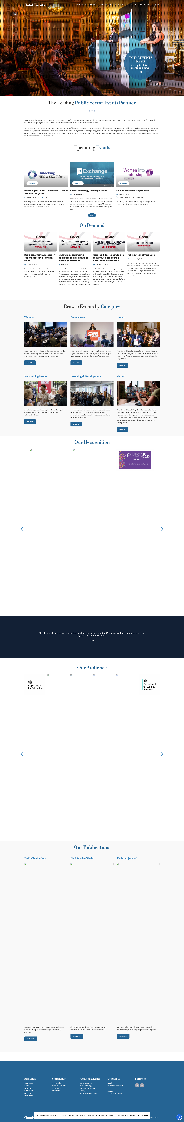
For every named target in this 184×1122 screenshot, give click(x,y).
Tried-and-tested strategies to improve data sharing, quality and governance (108, 258)
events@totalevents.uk (115, 1086)
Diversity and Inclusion (87, 1088)
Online (46, 197)
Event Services (105, 5)
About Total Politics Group (89, 1093)
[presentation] (21, 528)
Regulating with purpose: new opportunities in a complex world (39, 258)
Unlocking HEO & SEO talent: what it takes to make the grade (46, 192)
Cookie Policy (56, 1088)
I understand (143, 1115)
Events (92, 5)
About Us (133, 5)
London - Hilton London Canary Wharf (131, 197)
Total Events (81, 5)
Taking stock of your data (141, 255)
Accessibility (56, 1091)
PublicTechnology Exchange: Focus (88, 190)
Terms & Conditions (59, 1086)
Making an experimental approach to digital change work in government (73, 258)
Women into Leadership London (132, 190)
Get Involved (119, 5)
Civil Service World (86, 1083)
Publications (145, 5)
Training (82, 1091)
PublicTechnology (86, 1086)
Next (92, 215)
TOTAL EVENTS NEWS (140, 59)
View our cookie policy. (129, 1115)
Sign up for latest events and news (140, 66)
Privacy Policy (56, 1083)
